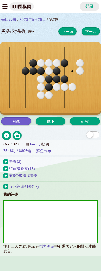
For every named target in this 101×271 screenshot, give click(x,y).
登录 (89, 6)
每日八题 (8, 19)
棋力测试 (46, 246)
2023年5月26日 (32, 19)
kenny (35, 144)
